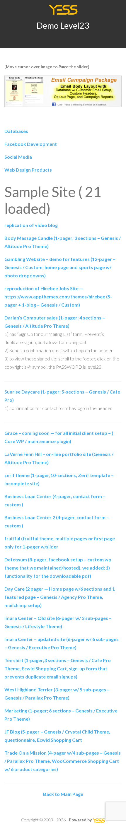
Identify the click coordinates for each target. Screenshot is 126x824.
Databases (16, 131)
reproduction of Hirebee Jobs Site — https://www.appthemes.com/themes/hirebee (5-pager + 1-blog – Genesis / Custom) (58, 296)
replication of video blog (31, 225)
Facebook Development (30, 144)
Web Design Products (28, 169)
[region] (63, 91)
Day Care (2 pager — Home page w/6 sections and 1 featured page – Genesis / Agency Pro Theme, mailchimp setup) (59, 597)
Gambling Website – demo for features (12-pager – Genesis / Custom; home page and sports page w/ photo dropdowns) (59, 267)
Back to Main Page (63, 794)
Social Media (18, 157)
